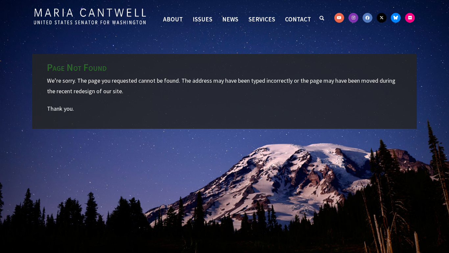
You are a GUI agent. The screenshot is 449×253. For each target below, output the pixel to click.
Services (261, 19)
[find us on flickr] (410, 18)
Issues (202, 19)
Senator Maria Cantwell (89, 16)
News (230, 19)
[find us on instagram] (353, 18)
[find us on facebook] (367, 18)
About (173, 19)
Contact (298, 19)
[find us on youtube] (339, 18)
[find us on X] (382, 18)
